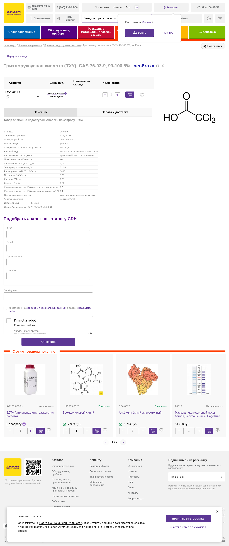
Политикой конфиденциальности (60, 522)
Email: (9, 242)
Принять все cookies (188, 519)
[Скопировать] (158, 65)
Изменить (167, 32)
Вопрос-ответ (135, 498)
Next (123, 442)
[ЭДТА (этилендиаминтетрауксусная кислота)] (30, 379)
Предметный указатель (65, 496)
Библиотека (207, 31)
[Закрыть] (217, 511)
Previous (106, 442)
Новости (117, 7)
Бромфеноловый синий (78, 412)
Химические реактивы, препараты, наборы (65, 489)
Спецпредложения (21, 31)
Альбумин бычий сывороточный (140, 412)
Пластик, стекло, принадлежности (61, 481)
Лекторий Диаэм (99, 466)
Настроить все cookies (188, 527)
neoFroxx (143, 65)
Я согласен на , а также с (50, 309)
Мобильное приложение (97, 483)
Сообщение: (11, 290)
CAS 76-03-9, (93, 65)
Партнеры (134, 476)
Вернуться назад (17, 56)
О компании (102, 7)
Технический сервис (101, 476)
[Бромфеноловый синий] (86, 379)
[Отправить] (220, 477)
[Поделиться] (163, 65)
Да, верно (139, 32)
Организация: (14, 256)
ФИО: (9, 228)
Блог (128, 7)
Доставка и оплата (100, 471)
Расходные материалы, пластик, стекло (96, 32)
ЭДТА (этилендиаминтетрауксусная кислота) (30, 414)
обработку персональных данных (45, 307)
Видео (131, 487)
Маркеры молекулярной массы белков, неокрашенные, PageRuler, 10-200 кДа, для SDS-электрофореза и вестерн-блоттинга (198, 414)
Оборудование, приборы (59, 32)
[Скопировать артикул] (7, 97)
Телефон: (12, 270)
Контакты (133, 492)
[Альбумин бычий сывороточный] (142, 379)
